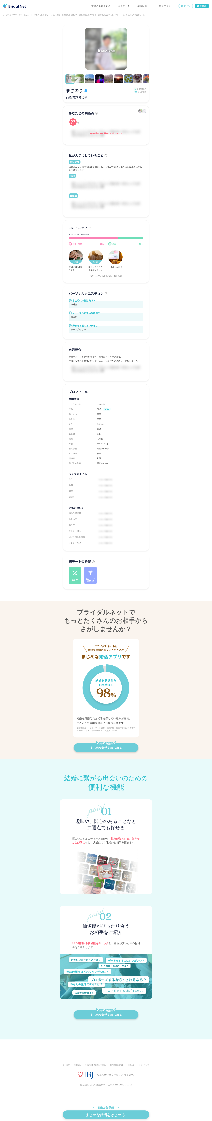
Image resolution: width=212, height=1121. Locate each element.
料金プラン (165, 6)
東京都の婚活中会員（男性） (109, 15)
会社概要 (66, 1065)
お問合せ (131, 1065)
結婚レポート (144, 6)
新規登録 (202, 6)
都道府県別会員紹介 (69, 15)
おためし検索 (55, 15)
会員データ (124, 6)
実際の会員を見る (100, 6)
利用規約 (77, 1065)
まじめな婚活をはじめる (106, 747)
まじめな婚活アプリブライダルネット (17, 15)
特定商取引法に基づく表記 (95, 1065)
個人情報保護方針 (117, 1065)
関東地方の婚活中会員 (87, 15)
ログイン (186, 6)
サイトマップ (144, 1065)
